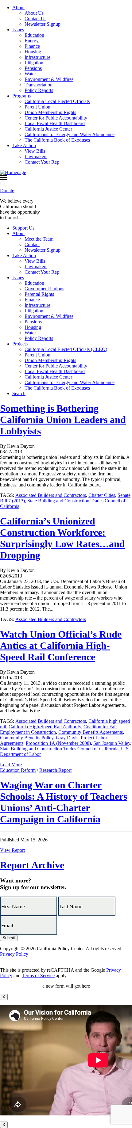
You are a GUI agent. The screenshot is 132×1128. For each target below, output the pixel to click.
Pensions (33, 68)
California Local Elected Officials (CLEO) (66, 349)
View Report (12, 850)
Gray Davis (67, 737)
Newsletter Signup (42, 24)
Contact (32, 244)
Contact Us (35, 18)
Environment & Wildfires (49, 79)
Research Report (55, 770)
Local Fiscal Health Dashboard (55, 123)
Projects (20, 343)
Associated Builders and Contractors (50, 495)
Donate (7, 190)
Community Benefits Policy (26, 737)
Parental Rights (39, 294)
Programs (21, 95)
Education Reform (18, 770)
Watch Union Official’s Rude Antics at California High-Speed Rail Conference (61, 645)
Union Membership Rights (50, 112)
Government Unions (44, 288)
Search (18, 393)
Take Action (24, 145)
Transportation (38, 84)
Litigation (34, 62)
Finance (32, 46)
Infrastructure (37, 57)
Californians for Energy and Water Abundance (70, 134)
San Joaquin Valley (111, 743)
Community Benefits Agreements (90, 732)
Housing (33, 51)
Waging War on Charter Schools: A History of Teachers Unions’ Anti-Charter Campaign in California (63, 802)
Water (30, 73)
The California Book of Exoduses (57, 140)
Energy (32, 40)
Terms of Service (38, 975)
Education (34, 35)
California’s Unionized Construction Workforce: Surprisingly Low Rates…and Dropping (62, 538)
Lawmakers (36, 156)
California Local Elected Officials (57, 101)
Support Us (23, 228)
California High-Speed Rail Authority (45, 726)
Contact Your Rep (42, 162)
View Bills (35, 151)
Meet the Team (39, 239)
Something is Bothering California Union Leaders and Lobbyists (63, 419)
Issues (18, 29)
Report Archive (32, 865)
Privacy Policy (14, 954)
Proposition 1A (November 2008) (58, 743)
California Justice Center (48, 128)
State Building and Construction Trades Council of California (59, 748)
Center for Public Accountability (56, 117)
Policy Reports (39, 90)
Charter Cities (101, 495)
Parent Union (37, 106)
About (18, 7)
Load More (11, 764)
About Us (34, 13)
